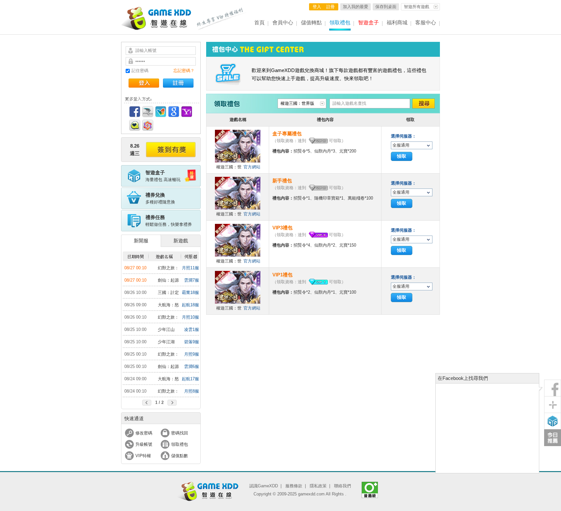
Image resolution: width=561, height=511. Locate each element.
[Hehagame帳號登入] (134, 125)
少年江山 (166, 329)
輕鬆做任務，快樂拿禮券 (168, 220)
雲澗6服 (191, 366)
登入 (317, 6)
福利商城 (397, 22)
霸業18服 (190, 292)
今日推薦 (552, 437)
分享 (552, 404)
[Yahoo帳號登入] (186, 111)
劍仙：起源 (168, 280)
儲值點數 (179, 455)
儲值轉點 (311, 22)
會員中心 (282, 22)
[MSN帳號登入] (160, 111)
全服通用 (401, 145)
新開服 (141, 240)
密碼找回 (179, 433)
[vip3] (318, 235)
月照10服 (190, 317)
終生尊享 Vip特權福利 (222, 19)
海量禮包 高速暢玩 (163, 176)
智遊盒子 (368, 22)
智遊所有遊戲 (416, 6)
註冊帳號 (178, 83)
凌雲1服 (191, 329)
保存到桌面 (385, 6)
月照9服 (191, 354)
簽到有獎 (170, 149)
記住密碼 (139, 70)
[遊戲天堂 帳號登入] (147, 125)
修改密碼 (143, 433)
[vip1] (318, 282)
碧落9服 (191, 341)
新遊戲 (180, 240)
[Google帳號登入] (173, 111)
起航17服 (190, 378)
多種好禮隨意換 (160, 198)
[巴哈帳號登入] (147, 111)
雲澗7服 (191, 280)
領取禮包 (340, 22)
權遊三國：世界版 (297, 103)
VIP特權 (143, 455)
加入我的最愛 (355, 6)
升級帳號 (143, 444)
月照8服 (191, 391)
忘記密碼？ (183, 70)
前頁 (146, 403)
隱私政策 (318, 485)
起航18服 (190, 304)
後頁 (172, 403)
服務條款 (293, 485)
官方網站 (251, 166)
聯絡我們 (342, 485)
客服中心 (425, 22)
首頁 (259, 22)
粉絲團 (552, 388)
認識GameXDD (263, 485)
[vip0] (318, 141)
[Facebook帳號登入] (134, 111)
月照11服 (190, 267)
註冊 (330, 6)
